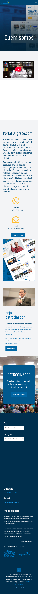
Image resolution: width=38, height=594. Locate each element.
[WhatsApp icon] (14, 587)
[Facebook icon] (16, 587)
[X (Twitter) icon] (18, 587)
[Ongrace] (5, 2)
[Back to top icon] (19, 570)
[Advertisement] (19, 99)
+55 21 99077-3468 (10, 493)
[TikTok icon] (23, 587)
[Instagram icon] (21, 587)
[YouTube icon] (20, 587)
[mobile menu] (35, 2)
